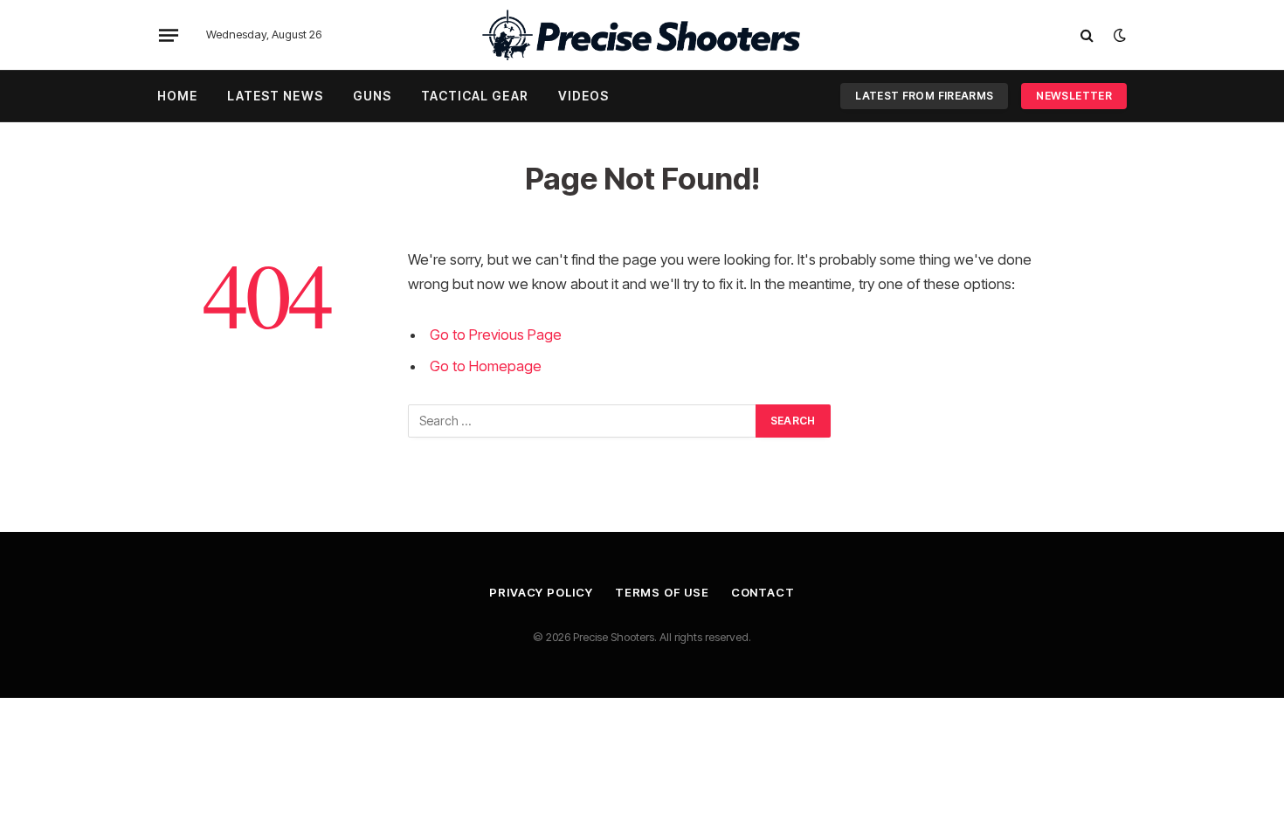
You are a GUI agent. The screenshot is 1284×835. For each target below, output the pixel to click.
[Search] (1087, 35)
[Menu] (168, 35)
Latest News (274, 95)
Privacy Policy (541, 592)
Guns (372, 95)
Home (177, 95)
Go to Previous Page (496, 334)
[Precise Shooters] (642, 35)
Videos (584, 95)
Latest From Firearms (924, 95)
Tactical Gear (474, 95)
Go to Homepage (486, 366)
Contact (763, 592)
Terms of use (662, 592)
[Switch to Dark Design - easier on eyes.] (1118, 35)
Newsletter (1074, 95)
